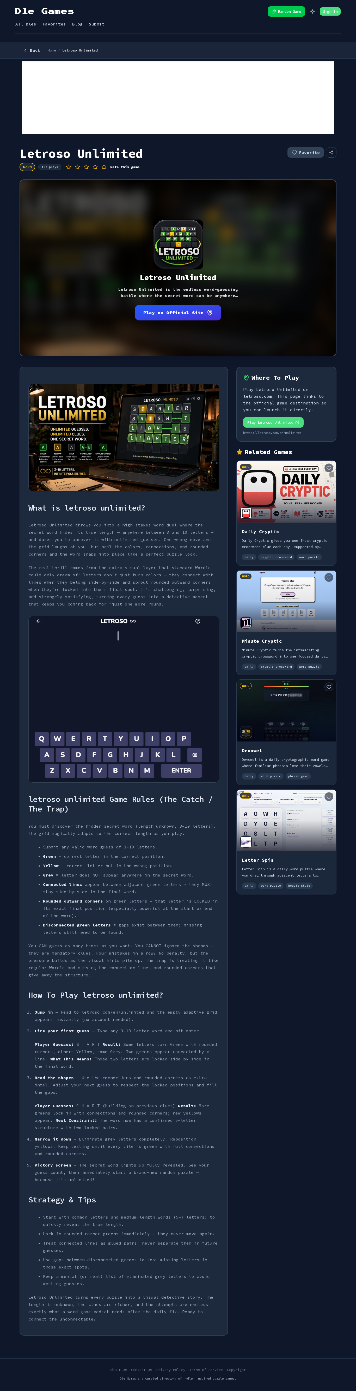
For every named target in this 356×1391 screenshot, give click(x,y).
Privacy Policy (170, 1369)
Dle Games (45, 11)
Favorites (54, 24)
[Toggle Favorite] (328, 467)
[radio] (68, 167)
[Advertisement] (178, 97)
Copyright (236, 1369)
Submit (97, 24)
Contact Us (141, 1369)
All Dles (25, 24)
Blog (77, 24)
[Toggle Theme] (312, 11)
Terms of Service (206, 1369)
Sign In (330, 11)
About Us (118, 1369)
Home (52, 50)
